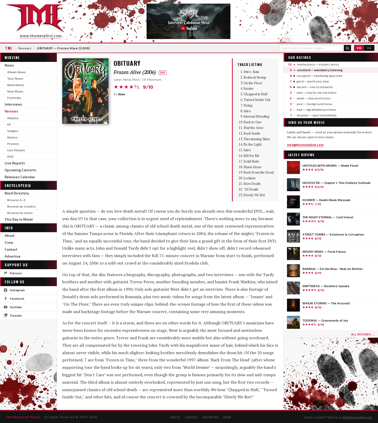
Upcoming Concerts (20, 170)
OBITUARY (127, 63)
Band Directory (17, 193)
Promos (13, 143)
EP (9, 124)
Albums (12, 118)
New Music (15, 91)
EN (359, 48)
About (9, 235)
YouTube (16, 307)
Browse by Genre (20, 212)
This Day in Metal (19, 219)
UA (369, 48)
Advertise (13, 256)
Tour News (15, 78)
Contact (11, 249)
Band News (15, 85)
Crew (9, 242)
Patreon (16, 273)
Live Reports (15, 163)
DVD (10, 156)
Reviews (25, 48)
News (9, 65)
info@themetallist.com (305, 144)
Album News (16, 72)
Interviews (13, 104)
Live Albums (16, 150)
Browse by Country (21, 206)
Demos (12, 137)
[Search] (347, 48)
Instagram (17, 290)
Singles (12, 131)
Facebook (17, 298)
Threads (16, 315)
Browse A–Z (16, 200)
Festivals (14, 97)
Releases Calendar (20, 177)
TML (9, 48)
